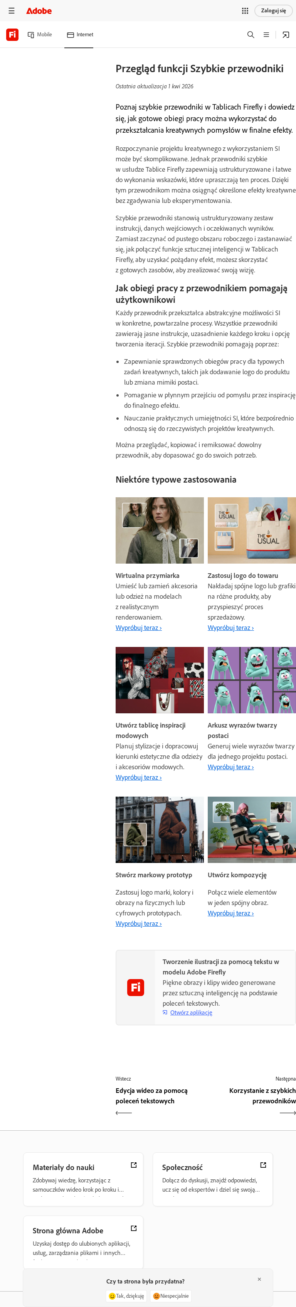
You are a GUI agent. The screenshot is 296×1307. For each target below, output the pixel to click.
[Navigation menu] (11, 10)
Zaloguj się (273, 10)
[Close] (259, 1279)
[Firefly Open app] (286, 35)
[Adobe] (39, 10)
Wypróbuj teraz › (139, 627)
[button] (245, 11)
